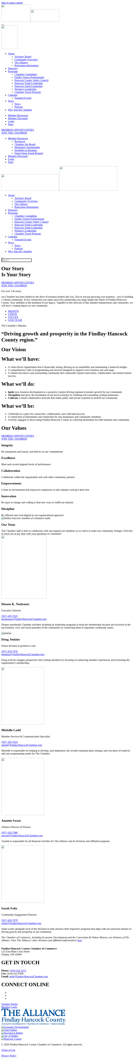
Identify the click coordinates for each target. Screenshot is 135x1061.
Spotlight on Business (25, 150)
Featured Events (22, 98)
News (11, 101)
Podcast (18, 106)
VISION (12, 314)
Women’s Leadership (25, 89)
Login (11, 121)
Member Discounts (18, 118)
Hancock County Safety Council (31, 80)
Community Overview (26, 59)
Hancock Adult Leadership (28, 86)
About (11, 53)
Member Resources (18, 115)
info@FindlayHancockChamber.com (28, 976)
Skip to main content (12, 2)
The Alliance (21, 62)
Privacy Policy (8, 1055)
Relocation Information (26, 65)
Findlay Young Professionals (29, 77)
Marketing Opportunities (27, 147)
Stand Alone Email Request (28, 153)
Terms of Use (8, 1050)
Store (10, 124)
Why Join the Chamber (20, 109)
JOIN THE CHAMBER (14, 132)
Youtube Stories (9, 1004)
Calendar (12, 95)
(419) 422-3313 (18, 970)
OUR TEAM (15, 320)
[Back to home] (30, 20)
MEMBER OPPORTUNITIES (17, 129)
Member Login (9, 1006)
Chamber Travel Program (27, 92)
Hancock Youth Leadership (28, 83)
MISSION (13, 311)
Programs (13, 71)
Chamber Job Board (24, 144)
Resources (19, 141)
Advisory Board (22, 56)
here (80, 940)
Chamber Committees (25, 74)
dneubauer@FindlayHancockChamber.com (23, 619)
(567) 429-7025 (9, 616)
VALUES (13, 317)
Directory (13, 68)
